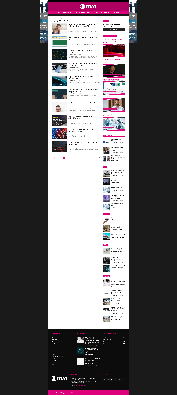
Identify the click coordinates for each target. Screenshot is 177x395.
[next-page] (70, 158)
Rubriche (53, 352)
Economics (55, 358)
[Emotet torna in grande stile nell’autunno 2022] (59, 41)
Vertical (105, 12)
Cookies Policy (110, 391)
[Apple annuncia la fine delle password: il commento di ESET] (59, 81)
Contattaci (106, 0)
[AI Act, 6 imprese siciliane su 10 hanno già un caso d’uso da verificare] (106, 173)
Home (53, 18)
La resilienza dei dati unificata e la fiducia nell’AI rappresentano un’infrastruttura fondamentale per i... (92, 351)
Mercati (53, 343)
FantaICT (55, 360)
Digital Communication (58, 356)
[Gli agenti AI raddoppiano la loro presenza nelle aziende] (106, 268)
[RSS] (120, 1)
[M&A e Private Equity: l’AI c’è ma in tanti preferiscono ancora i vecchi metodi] (106, 319)
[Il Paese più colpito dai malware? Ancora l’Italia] (59, 54)
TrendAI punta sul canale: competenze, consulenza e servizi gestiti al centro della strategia (112, 61)
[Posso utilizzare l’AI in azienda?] (106, 181)
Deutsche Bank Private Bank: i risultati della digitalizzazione (117, 292)
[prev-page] (53, 158)
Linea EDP (67, 0)
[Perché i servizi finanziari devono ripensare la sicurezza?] (106, 301)
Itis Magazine (72, 0)
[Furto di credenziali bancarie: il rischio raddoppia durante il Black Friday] (59, 28)
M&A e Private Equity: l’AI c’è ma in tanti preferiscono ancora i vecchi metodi (118, 318)
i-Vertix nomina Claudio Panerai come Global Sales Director (118, 149)
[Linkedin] (118, 1)
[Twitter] (122, 1)
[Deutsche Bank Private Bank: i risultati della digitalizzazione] (106, 293)
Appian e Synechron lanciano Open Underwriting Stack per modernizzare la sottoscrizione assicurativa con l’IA (118, 283)
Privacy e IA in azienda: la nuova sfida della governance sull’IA (117, 197)
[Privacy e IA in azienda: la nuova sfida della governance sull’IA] (106, 198)
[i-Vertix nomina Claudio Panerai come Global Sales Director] (106, 150)
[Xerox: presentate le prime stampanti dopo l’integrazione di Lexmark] (106, 236)
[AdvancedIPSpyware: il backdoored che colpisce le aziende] (59, 133)
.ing (52, 362)
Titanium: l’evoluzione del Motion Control (112, 97)
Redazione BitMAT (72, 27)
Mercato (98, 12)
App (111, 12)
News (59, 12)
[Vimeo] (124, 1)
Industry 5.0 (78, 0)
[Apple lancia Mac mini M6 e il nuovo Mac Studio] (106, 220)
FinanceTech (54, 364)
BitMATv (57, 0)
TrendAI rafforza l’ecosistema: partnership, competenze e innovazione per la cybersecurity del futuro (113, 41)
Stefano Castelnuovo (115, 262)
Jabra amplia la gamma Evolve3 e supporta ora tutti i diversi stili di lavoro (118, 227)
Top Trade (62, 0)
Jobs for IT (55, 354)
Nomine (53, 346)
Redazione (123, 391)
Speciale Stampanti (99, 0)
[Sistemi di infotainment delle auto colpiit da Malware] (106, 260)
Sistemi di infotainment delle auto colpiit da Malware (117, 259)
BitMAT (53, 0)
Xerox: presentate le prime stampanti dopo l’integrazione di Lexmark (118, 236)
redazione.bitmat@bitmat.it (82, 385)
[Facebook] (113, 1)
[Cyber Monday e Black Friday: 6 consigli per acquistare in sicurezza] (59, 68)
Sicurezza (73, 12)
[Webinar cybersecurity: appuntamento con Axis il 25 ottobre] (59, 120)
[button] (123, 12)
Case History (81, 12)
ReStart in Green (91, 0)
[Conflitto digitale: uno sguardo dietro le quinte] (59, 107)
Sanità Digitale (84, 0)
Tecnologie (90, 12)
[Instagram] (115, 1)
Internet (65, 12)
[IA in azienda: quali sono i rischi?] (106, 206)
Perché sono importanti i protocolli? (111, 79)
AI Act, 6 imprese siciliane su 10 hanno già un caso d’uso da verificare (117, 172)
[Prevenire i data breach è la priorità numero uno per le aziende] (59, 94)
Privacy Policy (117, 391)
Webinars (116, 12)
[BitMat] (88, 6)
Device (53, 350)
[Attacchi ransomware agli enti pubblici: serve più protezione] (59, 146)
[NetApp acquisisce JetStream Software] (106, 141)
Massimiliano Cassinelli (116, 182)
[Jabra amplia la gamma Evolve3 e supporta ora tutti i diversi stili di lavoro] (106, 228)
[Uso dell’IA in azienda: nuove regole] (106, 189)
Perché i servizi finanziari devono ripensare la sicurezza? (117, 300)
